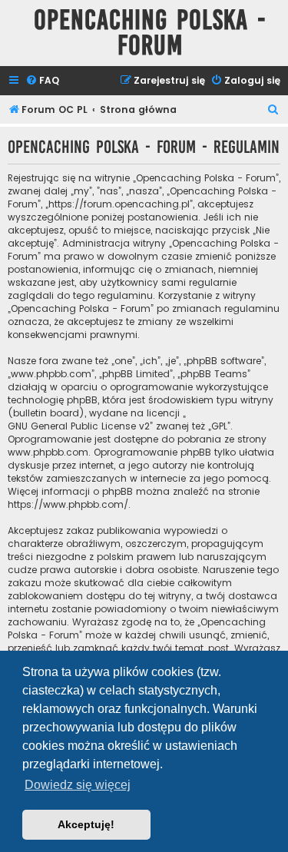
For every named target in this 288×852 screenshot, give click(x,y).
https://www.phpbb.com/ (68, 504)
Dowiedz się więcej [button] (78, 784)
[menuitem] (42, 81)
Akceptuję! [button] (86, 824)
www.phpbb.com (48, 452)
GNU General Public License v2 (79, 426)
